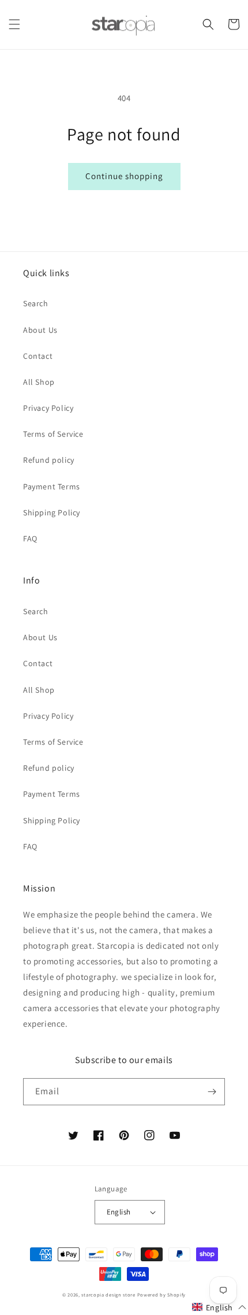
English (119, 1212)
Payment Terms (51, 486)
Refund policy (48, 460)
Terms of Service (53, 434)
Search (35, 303)
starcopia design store (108, 1294)
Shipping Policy (51, 512)
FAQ (30, 538)
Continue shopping (124, 175)
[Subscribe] (211, 1091)
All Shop (39, 382)
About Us (40, 330)
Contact (37, 356)
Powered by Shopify (161, 1294)
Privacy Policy (48, 408)
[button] (14, 24)
